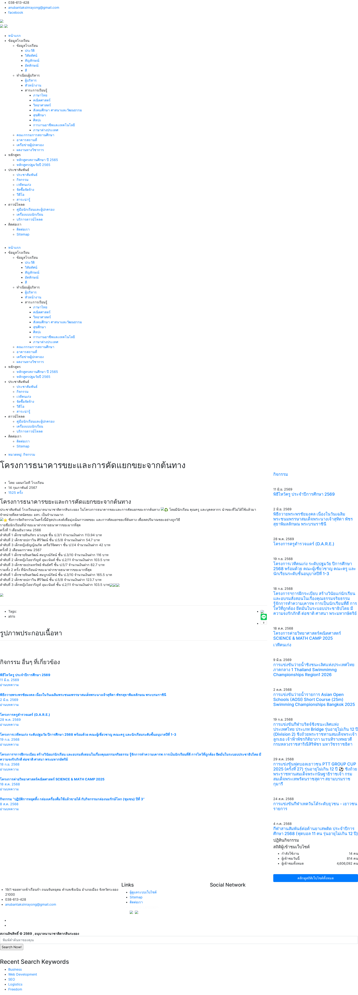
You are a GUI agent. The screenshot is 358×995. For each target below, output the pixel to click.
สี (26, 70)
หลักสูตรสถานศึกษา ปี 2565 (37, 160)
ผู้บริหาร (31, 80)
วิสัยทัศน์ (31, 55)
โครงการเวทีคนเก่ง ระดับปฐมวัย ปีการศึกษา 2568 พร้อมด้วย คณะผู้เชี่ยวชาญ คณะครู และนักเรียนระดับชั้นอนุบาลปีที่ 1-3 (314, 568)
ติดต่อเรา (23, 229)
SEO (11, 979)
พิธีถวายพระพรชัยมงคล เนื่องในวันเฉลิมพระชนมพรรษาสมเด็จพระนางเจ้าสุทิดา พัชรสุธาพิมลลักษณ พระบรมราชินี (313, 519)
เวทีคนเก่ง (24, 185)
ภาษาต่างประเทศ (45, 130)
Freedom (15, 989)
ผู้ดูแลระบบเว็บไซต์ (143, 892)
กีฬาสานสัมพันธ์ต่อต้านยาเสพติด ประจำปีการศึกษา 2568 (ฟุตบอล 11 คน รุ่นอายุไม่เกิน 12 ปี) (315, 831)
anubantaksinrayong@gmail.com (33, 7)
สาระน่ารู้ (23, 199)
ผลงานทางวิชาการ (30, 150)
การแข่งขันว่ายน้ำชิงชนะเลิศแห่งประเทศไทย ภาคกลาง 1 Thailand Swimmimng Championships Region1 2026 (313, 669)
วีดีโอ (20, 194)
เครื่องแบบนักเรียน (30, 214)
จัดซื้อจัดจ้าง (25, 189)
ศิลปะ (37, 120)
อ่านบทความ (9, 685)
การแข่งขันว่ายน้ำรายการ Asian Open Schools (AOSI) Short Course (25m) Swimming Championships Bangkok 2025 (314, 699)
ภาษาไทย (40, 95)
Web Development (22, 974)
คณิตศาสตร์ (42, 100)
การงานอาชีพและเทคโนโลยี (54, 125)
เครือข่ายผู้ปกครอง (30, 145)
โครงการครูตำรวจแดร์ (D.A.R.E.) (303, 543)
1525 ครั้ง (15, 492)
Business (15, 969)
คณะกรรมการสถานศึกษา (35, 135)
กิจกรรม (23, 180)
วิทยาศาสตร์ (42, 105)
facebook (15, 12)
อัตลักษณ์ (32, 65)
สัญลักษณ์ (32, 60)
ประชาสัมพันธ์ (27, 175)
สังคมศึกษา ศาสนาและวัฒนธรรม (57, 110)
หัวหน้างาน (33, 85)
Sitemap (23, 234)
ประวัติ (30, 50)
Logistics (15, 984)
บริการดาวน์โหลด (30, 219)
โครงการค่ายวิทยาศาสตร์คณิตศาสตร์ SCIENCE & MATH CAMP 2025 (307, 636)
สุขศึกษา (39, 115)
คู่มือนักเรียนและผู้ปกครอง (35, 209)
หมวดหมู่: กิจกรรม (21, 454)
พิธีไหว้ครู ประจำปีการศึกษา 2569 (304, 494)
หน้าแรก (14, 36)
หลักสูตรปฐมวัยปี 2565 (33, 165)
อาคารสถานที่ (27, 140)
